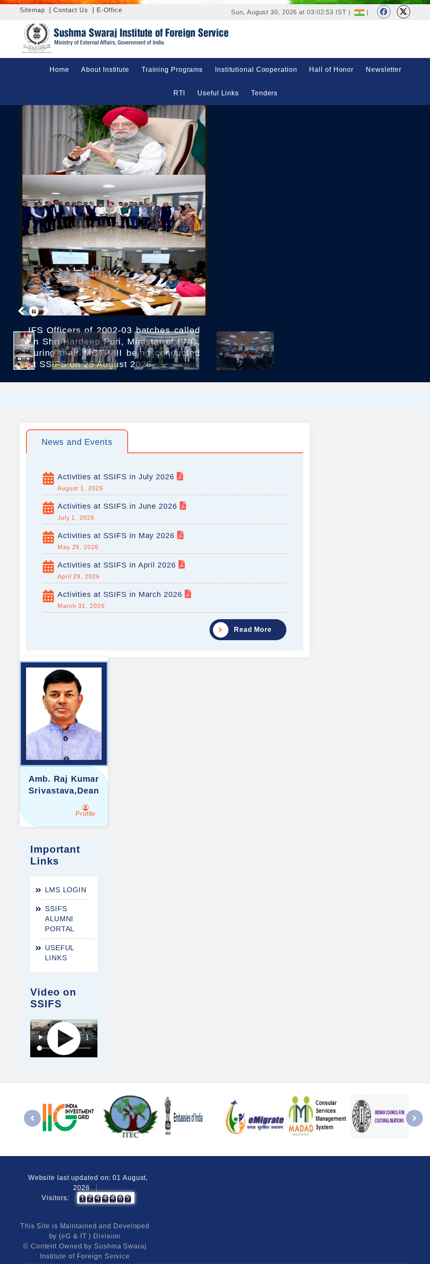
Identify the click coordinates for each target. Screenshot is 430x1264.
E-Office (109, 9)
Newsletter (383, 69)
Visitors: (55, 1197)
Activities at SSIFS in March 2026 (121, 594)
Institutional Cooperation (256, 69)
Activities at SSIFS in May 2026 (117, 535)
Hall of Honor (331, 69)
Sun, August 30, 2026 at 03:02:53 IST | (290, 12)
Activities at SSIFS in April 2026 (118, 565)
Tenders (264, 93)
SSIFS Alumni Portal (59, 919)
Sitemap (32, 9)
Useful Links (218, 93)
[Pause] (34, 311)
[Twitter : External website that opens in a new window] (403, 11)
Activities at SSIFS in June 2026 (119, 506)
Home (59, 69)
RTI (179, 93)
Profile (85, 813)
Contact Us (70, 9)
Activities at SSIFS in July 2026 (117, 477)
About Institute (105, 69)
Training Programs (172, 69)
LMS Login (66, 890)
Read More (253, 629)
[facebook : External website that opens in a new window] (384, 11)
